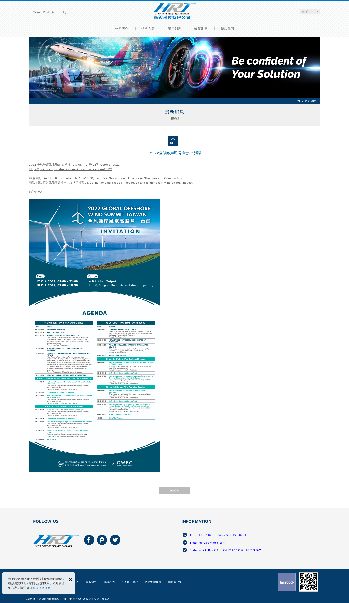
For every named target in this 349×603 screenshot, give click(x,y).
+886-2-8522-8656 (210, 534)
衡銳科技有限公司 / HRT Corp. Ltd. (175, 11)
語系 (305, 12)
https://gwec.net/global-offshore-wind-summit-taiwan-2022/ (70, 169)
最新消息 (201, 28)
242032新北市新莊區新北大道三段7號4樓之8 (233, 550)
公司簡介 (121, 28)
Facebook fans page (287, 582)
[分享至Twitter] (115, 540)
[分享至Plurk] (102, 540)
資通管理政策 (153, 582)
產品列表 (174, 28)
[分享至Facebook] (89, 540)
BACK (174, 490)
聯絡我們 (227, 28)
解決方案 (148, 28)
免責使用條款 (130, 582)
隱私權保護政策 (40, 587)
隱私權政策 (175, 582)
